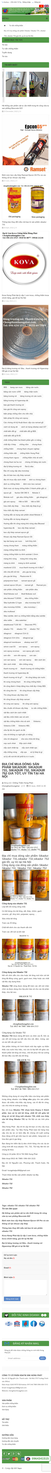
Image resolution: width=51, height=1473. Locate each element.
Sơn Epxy (5, 1410)
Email (6, 1268)
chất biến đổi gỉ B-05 (12, 436)
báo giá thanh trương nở (14, 405)
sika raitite (8, 620)
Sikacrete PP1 (30, 625)
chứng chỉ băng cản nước (35, 462)
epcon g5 (7, 493)
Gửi (42, 1358)
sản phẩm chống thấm (13, 589)
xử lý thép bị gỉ (36, 752)
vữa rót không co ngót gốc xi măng (18, 734)
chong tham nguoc (11, 458)
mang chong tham (11, 545)
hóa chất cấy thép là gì (31, 506)
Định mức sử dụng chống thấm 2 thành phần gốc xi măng (25, 488)
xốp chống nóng (10, 752)
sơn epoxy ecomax (11, 651)
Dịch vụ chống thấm (9, 1406)
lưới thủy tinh (31, 541)
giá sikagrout (42, 497)
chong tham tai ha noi (13, 462)
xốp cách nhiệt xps (29, 748)
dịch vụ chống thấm (12, 484)
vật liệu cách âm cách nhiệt (15, 712)
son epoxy (23, 647)
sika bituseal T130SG (12, 598)
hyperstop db (9, 528)
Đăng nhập (27, 2)
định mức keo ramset (32, 484)
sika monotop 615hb (12, 607)
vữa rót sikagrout (11, 739)
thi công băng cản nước (35, 677)
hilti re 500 (35, 502)
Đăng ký (37, 2)
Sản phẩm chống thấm (10, 1403)
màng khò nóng (10, 559)
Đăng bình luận (12, 1299)
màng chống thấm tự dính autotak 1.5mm (21, 554)
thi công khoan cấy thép (30, 691)
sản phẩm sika (32, 589)
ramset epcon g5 (28, 581)
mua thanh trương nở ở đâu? (31, 567)
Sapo (19, 1468)
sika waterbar (21, 620)
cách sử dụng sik (11, 427)
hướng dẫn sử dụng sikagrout (16, 519)
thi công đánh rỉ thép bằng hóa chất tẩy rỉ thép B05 (25, 686)
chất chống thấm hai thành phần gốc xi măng (22, 440)
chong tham (37, 444)
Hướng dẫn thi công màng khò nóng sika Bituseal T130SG (24, 523)
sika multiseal (9, 611)
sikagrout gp (28, 638)
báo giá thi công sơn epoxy (15, 409)
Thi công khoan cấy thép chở (16, 695)
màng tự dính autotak (27, 563)
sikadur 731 (8, 629)
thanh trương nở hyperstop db (16, 673)
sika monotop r (30, 607)
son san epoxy (10, 660)
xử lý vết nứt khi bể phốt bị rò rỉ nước (19, 756)
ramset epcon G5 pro (12, 585)
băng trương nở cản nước (31, 396)
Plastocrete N (25, 576)
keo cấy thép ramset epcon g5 (16, 532)
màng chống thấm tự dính (14, 550)
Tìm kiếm (5, 1422)
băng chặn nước (31, 392)
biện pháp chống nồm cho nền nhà (18, 414)
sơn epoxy (35, 647)
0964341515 (40, 1458)
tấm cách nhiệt (10, 664)
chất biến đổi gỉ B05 (28, 431)
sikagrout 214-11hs (11, 638)
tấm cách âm (40, 660)
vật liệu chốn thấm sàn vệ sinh (16, 717)
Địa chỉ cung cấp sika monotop (16, 471)
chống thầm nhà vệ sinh (32, 458)
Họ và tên (8, 1258)
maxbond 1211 (10, 567)
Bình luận (8, 1277)
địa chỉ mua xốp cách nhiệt (15, 480)
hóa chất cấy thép (11, 506)
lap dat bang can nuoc (13, 541)
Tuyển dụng (7, 52)
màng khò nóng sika (28, 559)
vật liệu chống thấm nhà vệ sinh (17, 721)
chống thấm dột (10, 453)
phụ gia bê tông (10, 576)
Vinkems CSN (9, 726)
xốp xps (23, 752)
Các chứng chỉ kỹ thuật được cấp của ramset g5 (23, 422)
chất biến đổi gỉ (10, 431)
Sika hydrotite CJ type (13, 603)
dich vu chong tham (37, 480)
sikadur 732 (21, 629)
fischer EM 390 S (22, 493)
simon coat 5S (9, 647)
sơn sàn (33, 655)
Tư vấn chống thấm (16, 25)
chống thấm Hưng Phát (29, 453)
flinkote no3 (8, 497)
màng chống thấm (29, 545)
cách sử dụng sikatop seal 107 (33, 427)
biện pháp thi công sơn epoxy (16, 418)
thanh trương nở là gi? (13, 677)
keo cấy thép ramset (26, 528)
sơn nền (7, 655)
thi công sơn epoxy (30, 704)
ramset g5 (29, 585)
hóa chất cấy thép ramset (14, 510)
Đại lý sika (29, 466)
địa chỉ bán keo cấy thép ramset (17, 475)
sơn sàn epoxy (25, 660)
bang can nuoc (16, 387)
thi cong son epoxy (11, 704)
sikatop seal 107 (31, 642)
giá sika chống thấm (25, 497)
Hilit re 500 (23, 502)
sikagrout (7, 633)
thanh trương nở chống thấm (33, 669)
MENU (5, 18)
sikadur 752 (34, 629)
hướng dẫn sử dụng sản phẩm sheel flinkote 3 (23, 515)
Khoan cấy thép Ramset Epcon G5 (18, 537)
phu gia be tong (29, 572)
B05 (5, 387)
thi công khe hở (10, 691)
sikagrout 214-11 (22, 633)
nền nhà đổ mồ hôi (11, 572)
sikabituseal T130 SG (12, 625)
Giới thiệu (5, 1425)
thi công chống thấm (32, 682)
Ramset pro (41, 585)
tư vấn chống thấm (39, 708)
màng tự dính (9, 563)
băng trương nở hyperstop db (16, 400)
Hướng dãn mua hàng (10, 1438)
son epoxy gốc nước (31, 651)
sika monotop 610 (32, 603)
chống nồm (24, 444)
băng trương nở (10, 396)
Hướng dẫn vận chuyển (10, 1441)
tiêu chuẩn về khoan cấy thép (16, 708)
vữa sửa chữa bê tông (30, 739)
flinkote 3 (36, 493)
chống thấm (8, 449)
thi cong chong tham (12, 682)
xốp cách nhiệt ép (11, 748)
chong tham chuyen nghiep (28, 449)
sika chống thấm (31, 598)
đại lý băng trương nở (13, 466)
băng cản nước (32, 387)
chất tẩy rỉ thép (10, 444)
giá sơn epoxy (9, 502)
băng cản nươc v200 (12, 392)
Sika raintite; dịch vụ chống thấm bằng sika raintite (24, 616)
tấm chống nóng (26, 664)
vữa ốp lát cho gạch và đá (14, 730)
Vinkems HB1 (24, 726)
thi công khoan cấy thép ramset (17, 699)
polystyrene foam (11, 581)
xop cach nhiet (10, 743)
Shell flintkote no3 (28, 594)
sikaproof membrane (12, 642)
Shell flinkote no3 (11, 594)
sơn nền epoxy (20, 655)
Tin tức (5, 45)
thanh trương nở (10, 669)
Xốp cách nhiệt (25, 743)
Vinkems (36, 721)
